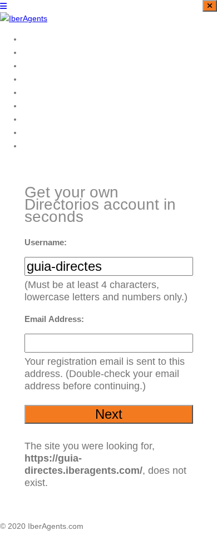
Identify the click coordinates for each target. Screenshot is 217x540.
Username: (45, 242)
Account (38, 92)
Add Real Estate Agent (67, 145)
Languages (44, 118)
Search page (47, 38)
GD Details (44, 65)
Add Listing (44, 105)
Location (39, 52)
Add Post (40, 132)
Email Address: (54, 319)
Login (33, 78)
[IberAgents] (23, 18)
